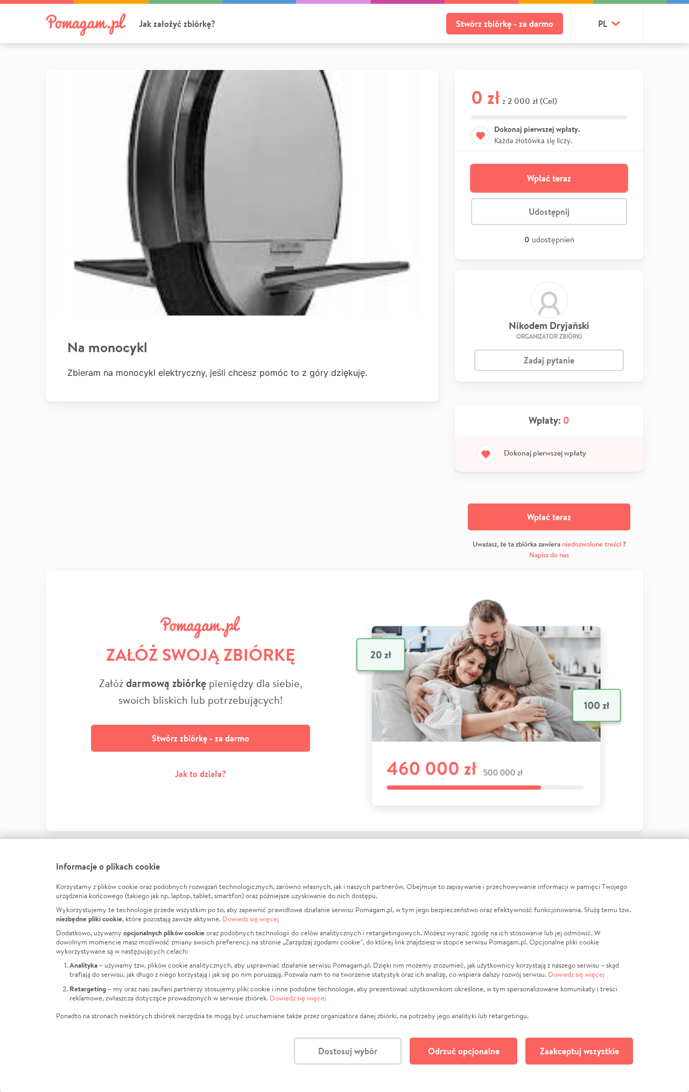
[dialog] (344, 965)
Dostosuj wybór (347, 1051)
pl (602, 24)
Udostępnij (549, 212)
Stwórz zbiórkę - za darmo (504, 24)
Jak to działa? (200, 774)
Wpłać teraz (549, 178)
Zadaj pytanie (549, 360)
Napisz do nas (549, 554)
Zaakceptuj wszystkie (579, 1051)
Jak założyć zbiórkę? (177, 24)
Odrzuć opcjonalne (464, 1051)
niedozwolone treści (591, 544)
